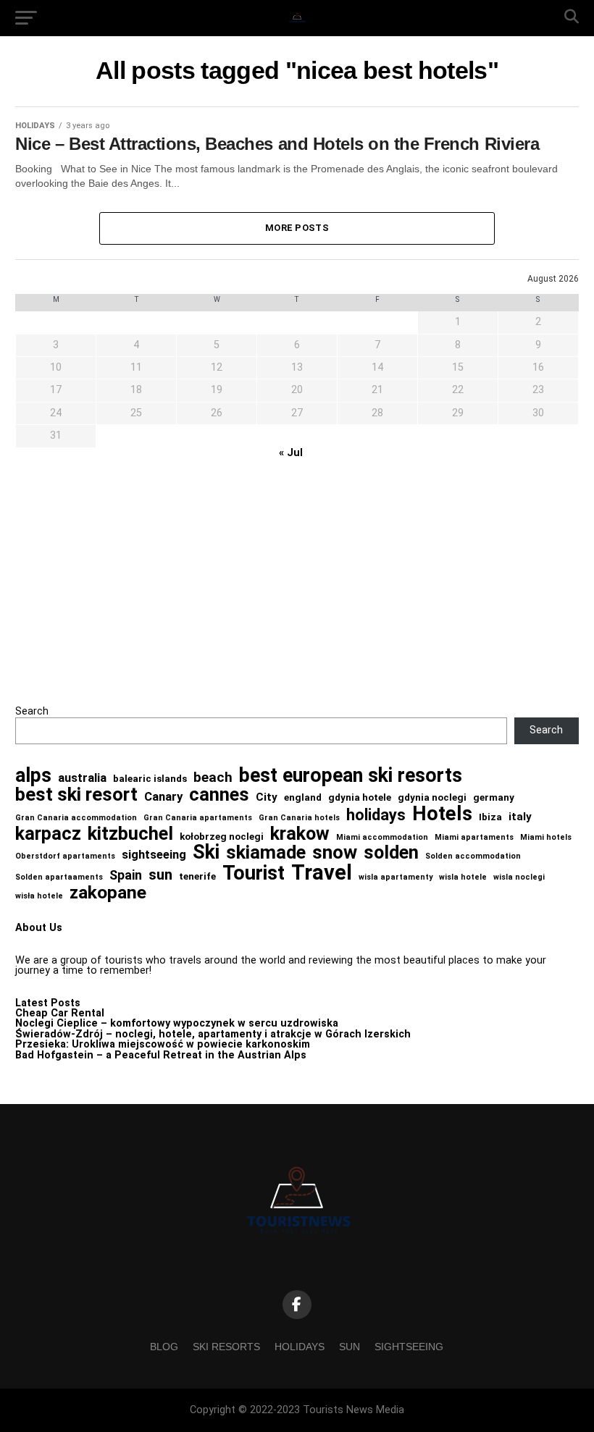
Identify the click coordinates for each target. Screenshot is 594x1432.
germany (493, 797)
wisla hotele (463, 878)
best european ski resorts (350, 776)
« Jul (291, 453)
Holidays (300, 1346)
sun (160, 875)
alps (33, 776)
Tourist (253, 873)
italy (520, 817)
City (266, 797)
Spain (125, 875)
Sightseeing (409, 1346)
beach (213, 777)
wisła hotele (39, 897)
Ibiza (490, 817)
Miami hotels (546, 838)
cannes (219, 795)
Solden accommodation (473, 857)
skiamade (266, 852)
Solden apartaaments (59, 878)
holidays (376, 815)
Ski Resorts (226, 1346)
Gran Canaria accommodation (76, 818)
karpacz (48, 834)
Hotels (442, 814)
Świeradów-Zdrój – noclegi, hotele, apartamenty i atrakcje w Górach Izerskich (213, 1034)
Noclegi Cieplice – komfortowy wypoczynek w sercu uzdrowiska (176, 1023)
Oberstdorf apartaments (65, 857)
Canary (163, 797)
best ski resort (76, 795)
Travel (321, 872)
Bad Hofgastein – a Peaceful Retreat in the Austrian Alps (160, 1055)
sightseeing (154, 854)
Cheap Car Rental (59, 1013)
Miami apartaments (474, 838)
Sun (349, 1346)
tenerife (197, 876)
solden (391, 852)
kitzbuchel (130, 834)
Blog (164, 1346)
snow (334, 852)
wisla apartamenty (395, 878)
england (303, 797)
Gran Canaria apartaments (197, 818)
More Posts (297, 227)
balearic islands (150, 778)
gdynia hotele (359, 797)
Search (32, 711)
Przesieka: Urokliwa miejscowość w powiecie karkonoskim (162, 1044)
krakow (300, 834)
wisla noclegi (519, 878)
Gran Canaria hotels (299, 818)
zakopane (108, 893)
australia (82, 778)
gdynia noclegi (432, 797)
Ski (206, 852)
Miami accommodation (382, 838)
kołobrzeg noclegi (222, 836)
